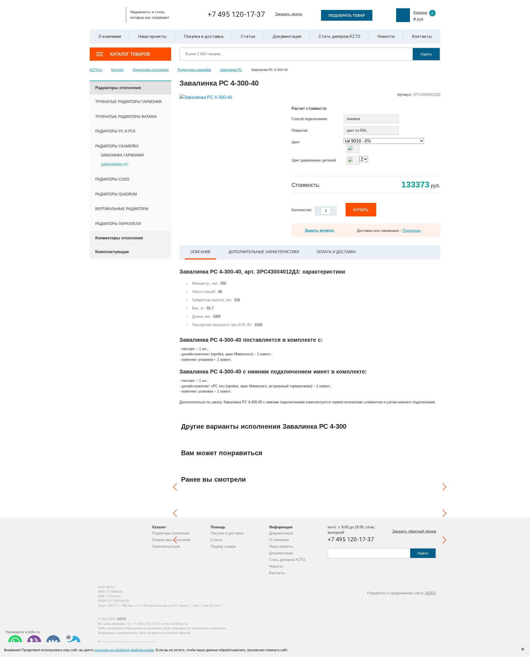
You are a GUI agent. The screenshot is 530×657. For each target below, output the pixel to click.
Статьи (216, 540)
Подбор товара (223, 546)
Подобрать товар (346, 15)
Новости (276, 566)
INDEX (430, 593)
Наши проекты (281, 546)
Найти (426, 54)
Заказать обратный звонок (414, 531)
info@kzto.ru (179, 623)
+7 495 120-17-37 (236, 14)
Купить (361, 209)
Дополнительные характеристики (264, 252)
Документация (281, 533)
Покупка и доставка (227, 533)
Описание (200, 252)
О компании (279, 540)
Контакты (277, 573)
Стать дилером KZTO (287, 560)
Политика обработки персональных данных (127, 641)
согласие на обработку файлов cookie (124, 650)
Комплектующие (166, 546)
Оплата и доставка (336, 252)
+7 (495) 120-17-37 (147, 623)
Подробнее (411, 231)
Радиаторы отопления (170, 533)
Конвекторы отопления (171, 540)
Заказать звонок (288, 14)
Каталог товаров (130, 54)
